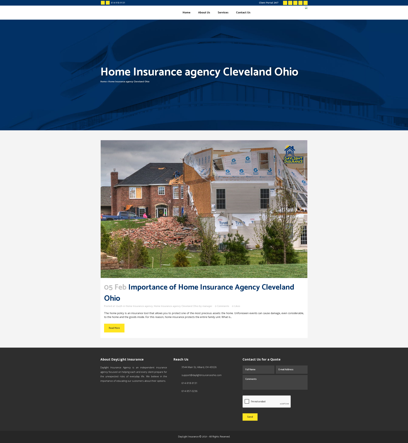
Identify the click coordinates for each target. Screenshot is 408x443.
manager (207, 306)
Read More (114, 328)
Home (103, 82)
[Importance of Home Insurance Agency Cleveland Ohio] (204, 209)
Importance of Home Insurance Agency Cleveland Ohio (199, 293)
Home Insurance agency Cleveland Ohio (176, 306)
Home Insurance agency (139, 306)
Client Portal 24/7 (268, 2)
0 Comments (222, 306)
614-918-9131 (117, 2)
